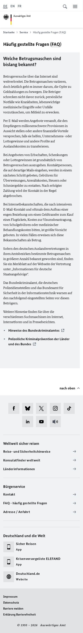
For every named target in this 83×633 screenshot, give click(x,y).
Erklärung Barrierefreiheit (19, 614)
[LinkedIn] (29, 421)
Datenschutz (11, 602)
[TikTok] (70, 408)
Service (24, 32)
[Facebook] (15, 408)
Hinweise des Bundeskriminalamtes (34, 330)
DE (5, 6)
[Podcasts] (57, 421)
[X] (43, 408)
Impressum (10, 596)
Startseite (8, 32)
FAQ (62, 32)
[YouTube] (43, 421)
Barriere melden (13, 608)
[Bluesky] (29, 408)
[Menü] (75, 6)
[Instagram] (57, 408)
